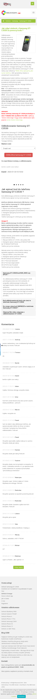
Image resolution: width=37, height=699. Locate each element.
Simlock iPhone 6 (6, 616)
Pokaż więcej (19, 567)
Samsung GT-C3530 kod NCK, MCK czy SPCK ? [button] (16, 274)
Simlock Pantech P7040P (9, 614)
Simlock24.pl (4, 685)
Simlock (8, 21)
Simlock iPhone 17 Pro (8, 619)
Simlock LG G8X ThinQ (8, 629)
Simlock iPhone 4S (7, 624)
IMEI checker (15, 685)
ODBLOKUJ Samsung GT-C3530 (18, 155)
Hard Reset (23, 685)
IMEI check (32, 685)
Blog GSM (5, 633)
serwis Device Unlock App (14, 120)
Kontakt (4, 661)
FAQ (2, 591)
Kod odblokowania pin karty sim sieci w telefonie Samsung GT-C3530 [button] (17, 301)
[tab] (18, 273)
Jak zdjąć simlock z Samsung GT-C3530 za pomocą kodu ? (16, 29)
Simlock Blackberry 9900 (8, 611)
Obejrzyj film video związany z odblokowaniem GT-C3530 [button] (13, 313)
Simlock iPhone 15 (7, 626)
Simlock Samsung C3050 (9, 621)
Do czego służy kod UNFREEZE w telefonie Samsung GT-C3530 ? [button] (18, 307)
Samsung (15, 21)
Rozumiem (21, 696)
